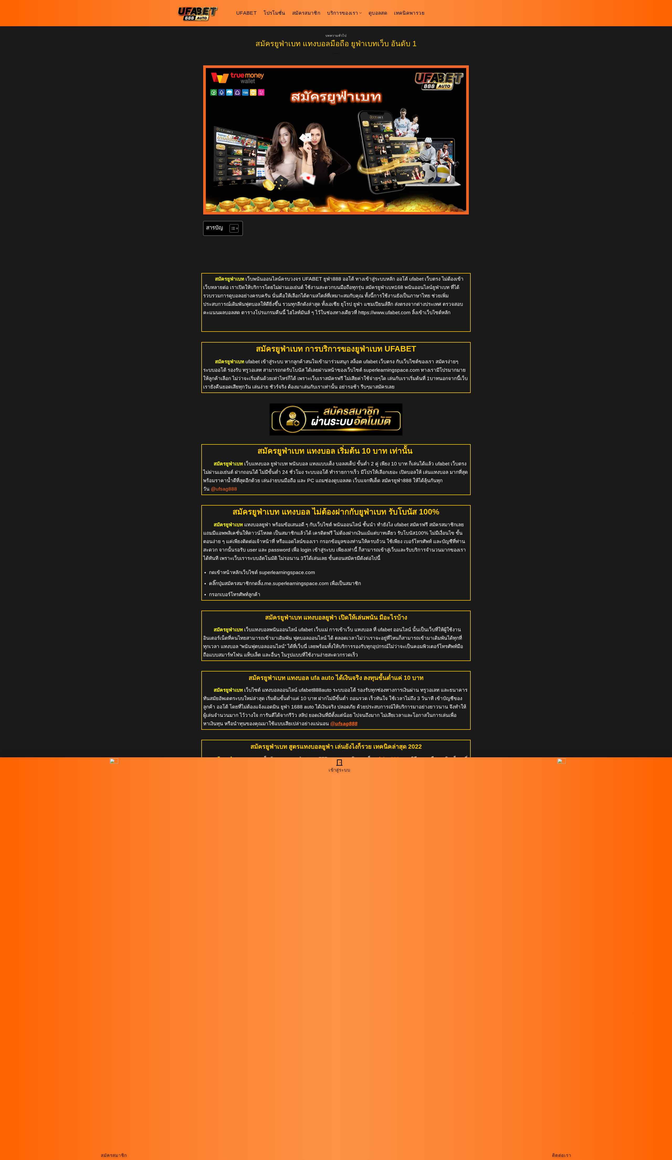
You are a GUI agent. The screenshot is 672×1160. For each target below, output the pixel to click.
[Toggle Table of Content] (231, 228)
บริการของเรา (342, 13)
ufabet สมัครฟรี (411, 524)
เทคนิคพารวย (409, 13)
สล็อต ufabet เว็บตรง (372, 361)
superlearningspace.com (287, 572)
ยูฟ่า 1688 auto (296, 707)
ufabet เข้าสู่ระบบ (264, 361)
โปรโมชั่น (274, 13)
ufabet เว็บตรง (424, 279)
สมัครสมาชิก (306, 13)
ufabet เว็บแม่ (313, 629)
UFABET (246, 13)
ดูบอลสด (378, 13)
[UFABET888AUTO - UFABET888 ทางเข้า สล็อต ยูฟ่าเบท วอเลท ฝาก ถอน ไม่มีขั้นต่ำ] (202, 13)
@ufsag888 (224, 489)
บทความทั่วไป (336, 36)
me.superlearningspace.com (296, 583)
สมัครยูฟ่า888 (397, 480)
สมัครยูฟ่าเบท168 (384, 287)
